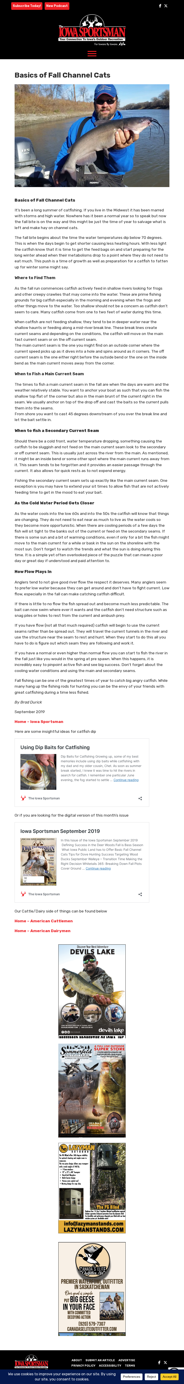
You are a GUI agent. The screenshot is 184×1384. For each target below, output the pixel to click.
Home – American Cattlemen (44, 921)
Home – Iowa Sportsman (39, 721)
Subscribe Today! (27, 6)
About (77, 1360)
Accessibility (110, 1365)
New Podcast (57, 6)
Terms (130, 1365)
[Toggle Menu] (92, 53)
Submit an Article (100, 1360)
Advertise (126, 1360)
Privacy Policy (83, 1365)
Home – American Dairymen (42, 931)
